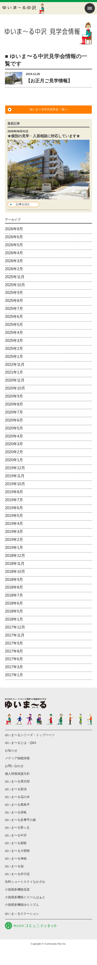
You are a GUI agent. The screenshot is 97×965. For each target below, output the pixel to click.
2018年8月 (14, 587)
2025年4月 (14, 332)
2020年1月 (14, 460)
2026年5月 (14, 245)
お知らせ (11, 750)
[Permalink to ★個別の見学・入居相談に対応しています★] (48, 196)
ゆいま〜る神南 (16, 858)
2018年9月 (14, 579)
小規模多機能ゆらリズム (22, 904)
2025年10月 (15, 285)
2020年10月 (15, 388)
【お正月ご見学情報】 (49, 80)
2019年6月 (14, 508)
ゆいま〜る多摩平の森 (20, 820)
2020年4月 (14, 436)
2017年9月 (14, 643)
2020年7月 (14, 412)
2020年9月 (14, 396)
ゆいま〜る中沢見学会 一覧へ (49, 109)
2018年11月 (15, 563)
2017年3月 (14, 667)
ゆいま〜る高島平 (17, 804)
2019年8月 (14, 492)
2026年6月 (14, 237)
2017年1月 (14, 675)
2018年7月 (14, 595)
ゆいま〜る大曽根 (17, 851)
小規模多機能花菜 (17, 889)
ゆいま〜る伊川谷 (17, 874)
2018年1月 (14, 619)
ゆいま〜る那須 (16, 789)
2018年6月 (14, 603)
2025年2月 (14, 348)
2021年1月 (14, 372)
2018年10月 (15, 571)
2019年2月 (14, 539)
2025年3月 (14, 340)
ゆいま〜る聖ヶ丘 (17, 827)
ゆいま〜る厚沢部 (17, 781)
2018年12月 (15, 555)
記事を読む (23, 204)
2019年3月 (14, 531)
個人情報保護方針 (17, 774)
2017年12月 (15, 627)
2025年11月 (15, 277)
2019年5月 (14, 515)
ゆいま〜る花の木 (17, 797)
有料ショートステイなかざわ (25, 882)
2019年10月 (15, 484)
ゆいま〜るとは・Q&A (20, 743)
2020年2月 (14, 452)
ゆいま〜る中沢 (16, 835)
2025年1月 (14, 356)
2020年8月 (14, 404)
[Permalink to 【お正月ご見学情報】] (14, 81)
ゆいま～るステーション (22, 913)
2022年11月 (15, 364)
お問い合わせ (14, 766)
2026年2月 (14, 269)
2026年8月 (14, 229)
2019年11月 (15, 476)
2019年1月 (14, 547)
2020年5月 (14, 428)
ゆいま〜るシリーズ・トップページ (30, 735)
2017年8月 (14, 651)
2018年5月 (14, 611)
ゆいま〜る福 (14, 866)
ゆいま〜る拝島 (16, 812)
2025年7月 (14, 308)
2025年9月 (14, 292)
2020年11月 (15, 380)
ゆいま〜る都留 (16, 843)
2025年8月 (14, 300)
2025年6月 (14, 316)
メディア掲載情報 (17, 758)
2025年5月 (14, 324)
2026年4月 (14, 253)
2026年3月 (14, 261)
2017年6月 (14, 659)
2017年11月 (15, 635)
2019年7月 (14, 500)
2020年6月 (14, 420)
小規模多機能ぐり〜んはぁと (25, 897)
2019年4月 (14, 523)
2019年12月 (15, 468)
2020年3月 (14, 444)
